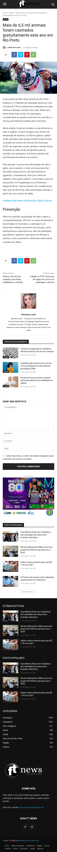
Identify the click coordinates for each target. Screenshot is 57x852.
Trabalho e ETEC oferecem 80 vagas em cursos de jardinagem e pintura (42, 279)
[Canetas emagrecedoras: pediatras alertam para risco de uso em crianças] (10, 353)
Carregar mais (27, 591)
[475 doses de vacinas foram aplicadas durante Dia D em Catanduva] (10, 581)
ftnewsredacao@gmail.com (32, 807)
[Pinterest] (27, 54)
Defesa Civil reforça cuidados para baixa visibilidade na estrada (13, 279)
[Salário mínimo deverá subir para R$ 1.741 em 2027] (10, 566)
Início (5, 13)
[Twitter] (20, 54)
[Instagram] (32, 826)
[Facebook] (14, 54)
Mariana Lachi (15, 47)
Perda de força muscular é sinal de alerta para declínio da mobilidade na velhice (36, 380)
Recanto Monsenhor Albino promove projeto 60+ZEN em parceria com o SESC (36, 550)
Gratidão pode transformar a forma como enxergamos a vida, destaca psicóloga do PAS (35, 366)
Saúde (11, 13)
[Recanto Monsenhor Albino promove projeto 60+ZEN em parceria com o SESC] (10, 551)
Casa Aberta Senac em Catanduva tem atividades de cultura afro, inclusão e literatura (35, 535)
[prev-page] (4, 392)
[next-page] (9, 392)
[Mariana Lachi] (4, 47)
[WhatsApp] (33, 54)
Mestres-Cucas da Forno (29, 840)
